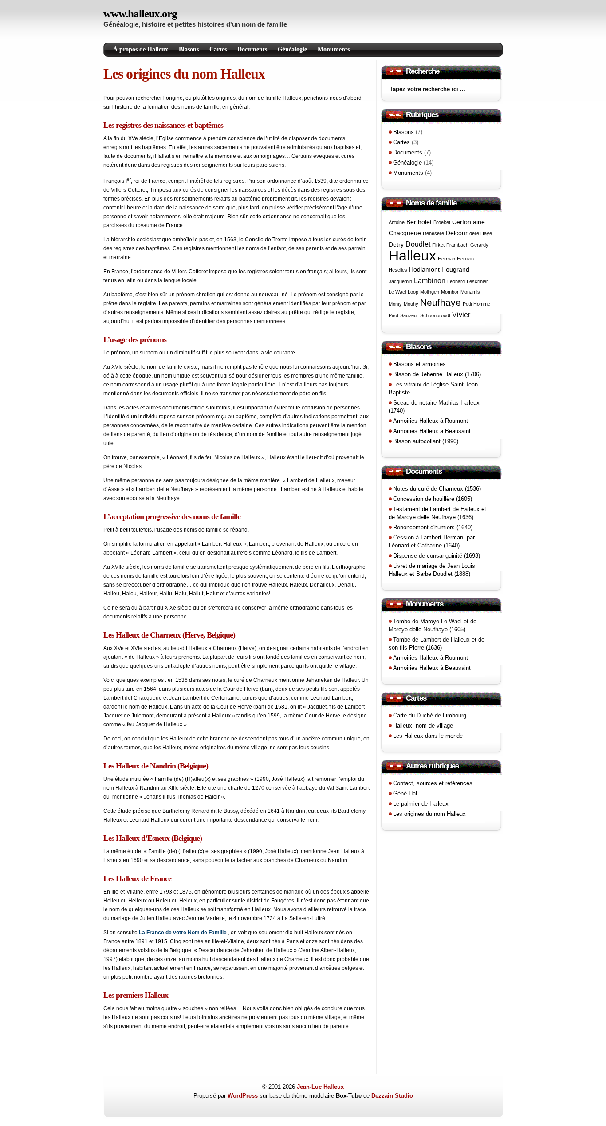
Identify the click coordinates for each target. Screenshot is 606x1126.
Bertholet (419, 221)
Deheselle (433, 233)
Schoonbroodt (435, 315)
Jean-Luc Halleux (320, 1086)
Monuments (334, 49)
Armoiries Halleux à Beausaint (432, 431)
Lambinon (429, 280)
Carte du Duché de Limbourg (429, 715)
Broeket (441, 222)
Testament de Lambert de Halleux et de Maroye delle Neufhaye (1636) (437, 513)
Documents (252, 49)
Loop (413, 292)
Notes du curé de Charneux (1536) (437, 488)
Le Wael (397, 292)
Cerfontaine (468, 221)
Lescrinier (477, 281)
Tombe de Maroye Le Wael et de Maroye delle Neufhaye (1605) (432, 625)
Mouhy (411, 304)
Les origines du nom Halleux (184, 74)
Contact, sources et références (432, 783)
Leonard (456, 281)
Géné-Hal (405, 793)
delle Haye (480, 233)
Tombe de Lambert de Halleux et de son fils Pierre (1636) (436, 643)
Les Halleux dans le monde (428, 735)
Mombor (450, 292)
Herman (446, 258)
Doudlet (417, 244)
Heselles (398, 269)
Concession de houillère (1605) (432, 499)
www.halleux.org (140, 14)
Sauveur (409, 315)
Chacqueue (405, 232)
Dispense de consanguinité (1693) (436, 555)
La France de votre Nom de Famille (183, 932)
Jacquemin (400, 281)
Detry (396, 244)
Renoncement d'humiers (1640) (432, 527)
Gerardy (479, 245)
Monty (395, 304)
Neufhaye (440, 302)
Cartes (218, 49)
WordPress (243, 1095)
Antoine (397, 222)
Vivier (461, 315)
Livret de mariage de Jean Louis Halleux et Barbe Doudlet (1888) (432, 570)
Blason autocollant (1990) (425, 441)
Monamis (470, 292)
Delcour (457, 232)
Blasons (189, 49)
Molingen (429, 292)
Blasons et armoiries (419, 364)
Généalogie (292, 49)
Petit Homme (476, 304)
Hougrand (455, 269)
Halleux (412, 256)
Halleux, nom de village (423, 725)
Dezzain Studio (392, 1095)
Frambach (457, 245)
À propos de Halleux (140, 49)
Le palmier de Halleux (421, 803)
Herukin (465, 258)
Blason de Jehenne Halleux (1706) (437, 374)
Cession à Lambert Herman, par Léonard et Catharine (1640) (432, 541)
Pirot (393, 315)
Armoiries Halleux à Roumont (430, 420)
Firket (438, 245)
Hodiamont (424, 269)
